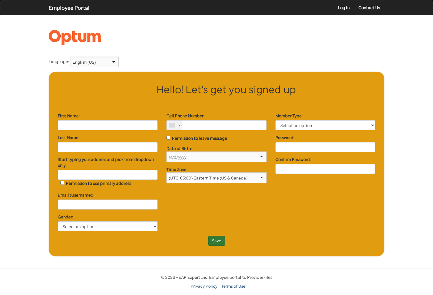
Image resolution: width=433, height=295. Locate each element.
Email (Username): (75, 195)
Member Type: (289, 115)
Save (216, 240)
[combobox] (90, 62)
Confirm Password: (293, 159)
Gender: (65, 217)
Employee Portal (69, 7)
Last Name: (68, 137)
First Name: (69, 115)
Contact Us (369, 7)
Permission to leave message (198, 138)
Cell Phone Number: (185, 115)
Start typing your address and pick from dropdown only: (106, 162)
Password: (284, 137)
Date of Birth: (179, 148)
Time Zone (176, 169)
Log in (344, 7)
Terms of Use (233, 286)
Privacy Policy (204, 286)
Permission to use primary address (97, 183)
